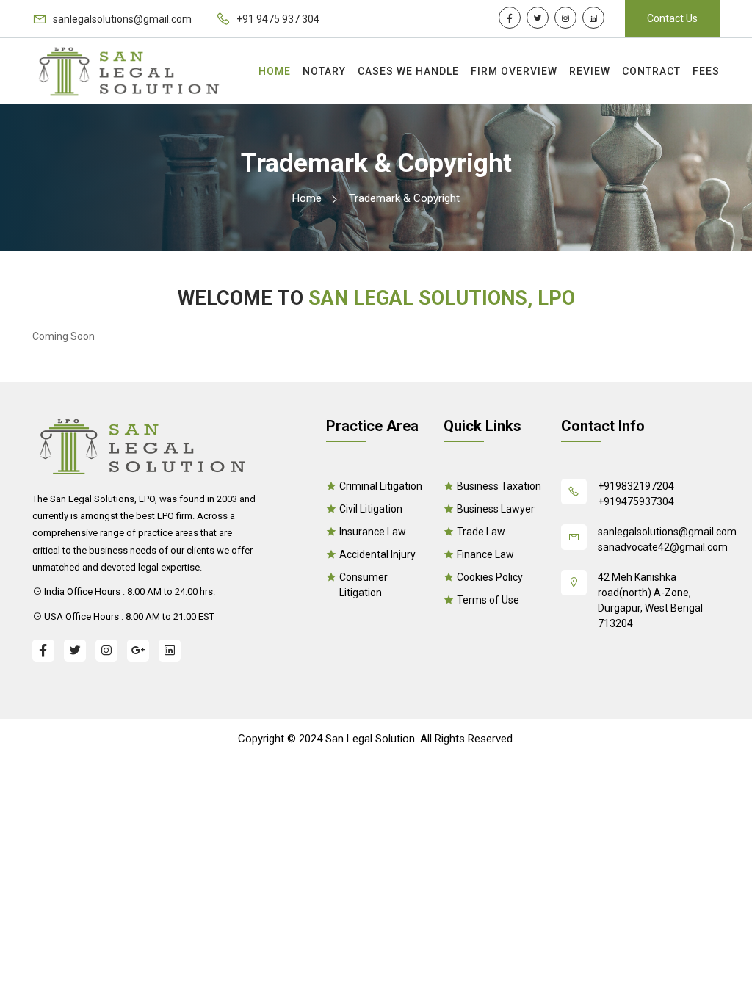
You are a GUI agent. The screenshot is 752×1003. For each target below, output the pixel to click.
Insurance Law (372, 531)
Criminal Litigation (380, 486)
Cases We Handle (408, 71)
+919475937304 (636, 501)
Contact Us (672, 18)
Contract (651, 71)
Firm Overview (514, 71)
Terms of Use (488, 600)
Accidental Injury (377, 554)
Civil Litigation (370, 509)
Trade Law (481, 531)
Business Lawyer (496, 509)
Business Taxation (499, 486)
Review (589, 71)
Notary (324, 71)
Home (274, 71)
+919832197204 (636, 486)
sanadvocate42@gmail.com (659, 547)
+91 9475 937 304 (276, 19)
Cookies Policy (490, 577)
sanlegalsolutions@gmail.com (121, 19)
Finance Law (485, 554)
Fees (706, 71)
